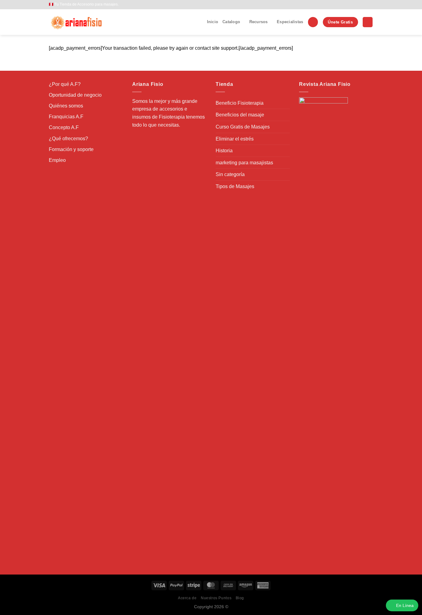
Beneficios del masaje (240, 114)
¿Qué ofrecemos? (68, 138)
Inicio (212, 21)
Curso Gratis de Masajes (243, 126)
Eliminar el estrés (235, 138)
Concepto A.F (64, 127)
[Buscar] (313, 22)
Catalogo (231, 21)
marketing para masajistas (244, 162)
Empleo (57, 160)
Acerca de (187, 598)
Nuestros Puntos (216, 598)
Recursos (258, 21)
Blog (240, 598)
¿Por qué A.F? (65, 84)
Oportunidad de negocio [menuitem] (75, 95)
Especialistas (290, 21)
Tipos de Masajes (235, 186)
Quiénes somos (66, 105)
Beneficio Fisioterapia (240, 103)
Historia (224, 150)
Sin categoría (230, 174)
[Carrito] (368, 22)
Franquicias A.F (66, 116)
